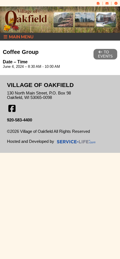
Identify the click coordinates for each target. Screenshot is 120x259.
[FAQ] (116, 3)
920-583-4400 (19, 120)
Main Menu (20, 36)
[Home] (98, 3)
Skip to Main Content (30, 136)
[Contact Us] (107, 3)
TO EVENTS (105, 54)
